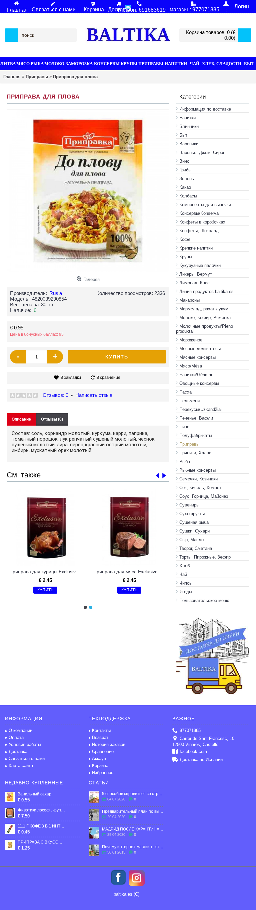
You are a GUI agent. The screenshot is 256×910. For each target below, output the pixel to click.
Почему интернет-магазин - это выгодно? (133, 847)
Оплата (16, 737)
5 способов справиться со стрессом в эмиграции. (133, 793)
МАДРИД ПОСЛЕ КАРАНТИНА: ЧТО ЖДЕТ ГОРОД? (133, 829)
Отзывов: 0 (55, 395)
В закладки (70, 377)
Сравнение (103, 751)
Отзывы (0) (52, 419)
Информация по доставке (205, 109)
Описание (21, 419)
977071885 (190, 730)
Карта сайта (21, 765)
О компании (20, 730)
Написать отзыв (93, 395)
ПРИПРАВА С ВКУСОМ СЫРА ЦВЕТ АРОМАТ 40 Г (41, 842)
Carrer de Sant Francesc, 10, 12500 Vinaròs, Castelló (204, 741)
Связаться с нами (27, 758)
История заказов (108, 744)
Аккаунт (100, 758)
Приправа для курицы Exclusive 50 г (46, 571)
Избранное (102, 772)
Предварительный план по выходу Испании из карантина (133, 811)
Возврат (100, 737)
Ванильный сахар (34, 794)
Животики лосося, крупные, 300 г (41, 810)
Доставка (18, 751)
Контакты (101, 730)
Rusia (55, 293)
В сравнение (108, 377)
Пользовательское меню (204, 600)
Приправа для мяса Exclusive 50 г (130, 571)
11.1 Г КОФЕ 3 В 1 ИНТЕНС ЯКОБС (41, 826)
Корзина (100, 765)
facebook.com (193, 751)
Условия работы (25, 744)
